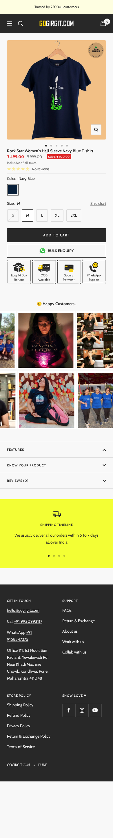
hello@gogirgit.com (23, 610)
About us (70, 631)
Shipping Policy (20, 704)
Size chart (98, 203)
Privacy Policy (18, 725)
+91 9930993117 (28, 621)
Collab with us (74, 652)
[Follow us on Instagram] (81, 710)
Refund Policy (18, 715)
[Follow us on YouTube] (94, 710)
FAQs (67, 610)
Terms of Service (21, 746)
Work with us (73, 641)
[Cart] (103, 23)
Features (15, 450)
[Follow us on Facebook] (68, 710)
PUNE (42, 765)
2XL (74, 215)
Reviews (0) (18, 481)
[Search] (20, 23)
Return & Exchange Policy (28, 736)
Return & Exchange (78, 620)
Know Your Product (26, 465)
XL (57, 215)
